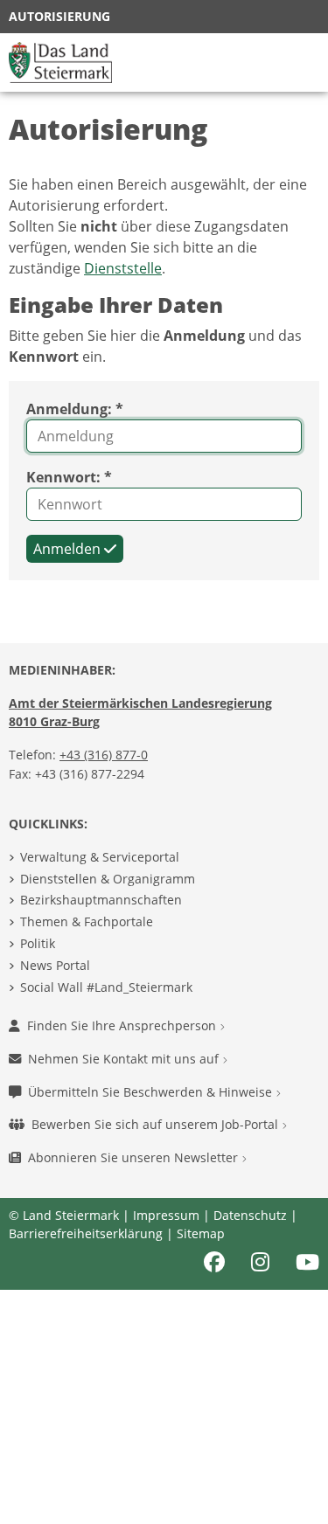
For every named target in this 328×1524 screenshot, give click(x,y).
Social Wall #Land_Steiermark (106, 987)
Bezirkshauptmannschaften (101, 899)
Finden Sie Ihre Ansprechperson (123, 1025)
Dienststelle (123, 268)
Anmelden (68, 548)
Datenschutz (250, 1215)
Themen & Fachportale (86, 921)
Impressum (166, 1215)
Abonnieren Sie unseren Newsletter (134, 1157)
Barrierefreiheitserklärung (86, 1233)
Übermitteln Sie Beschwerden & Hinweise (152, 1092)
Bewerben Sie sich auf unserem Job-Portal (156, 1124)
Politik (37, 943)
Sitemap (201, 1233)
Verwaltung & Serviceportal (99, 857)
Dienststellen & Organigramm (107, 878)
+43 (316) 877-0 (103, 754)
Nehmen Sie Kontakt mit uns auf (125, 1058)
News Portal (55, 965)
